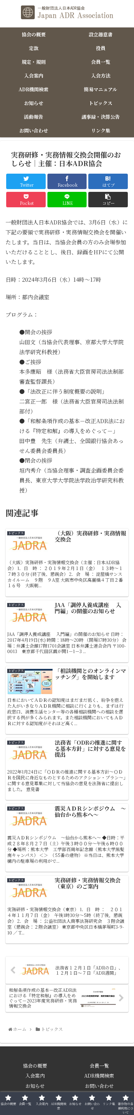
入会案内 (35, 1075)
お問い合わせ (99, 1085)
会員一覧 (99, 1065)
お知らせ (35, 1085)
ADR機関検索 (99, 1075)
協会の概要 (35, 1065)
